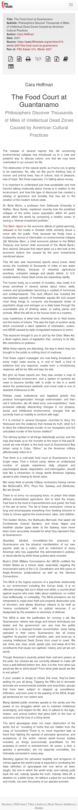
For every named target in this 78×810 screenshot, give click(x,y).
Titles (31, 804)
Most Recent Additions (61, 804)
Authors (41, 804)
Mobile (39, 808)
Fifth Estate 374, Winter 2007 (34, 49)
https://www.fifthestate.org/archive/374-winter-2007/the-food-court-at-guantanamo (35, 43)
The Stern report (13, 226)
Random (7, 804)
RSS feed (20, 804)
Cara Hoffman (25, 34)
